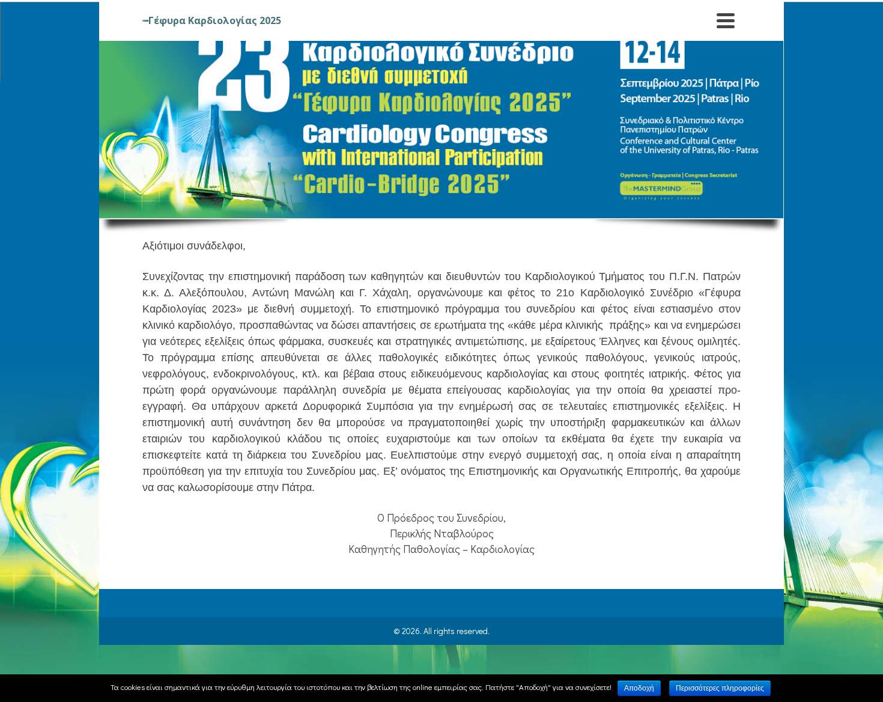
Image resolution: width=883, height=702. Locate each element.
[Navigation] (726, 20)
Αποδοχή (639, 688)
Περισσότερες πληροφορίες (720, 688)
